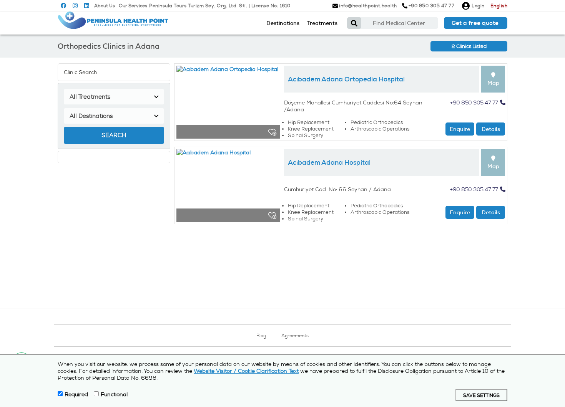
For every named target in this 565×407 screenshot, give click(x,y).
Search (113, 135)
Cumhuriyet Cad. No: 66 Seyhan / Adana (337, 189)
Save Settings (481, 396)
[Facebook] (63, 6)
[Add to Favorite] (272, 132)
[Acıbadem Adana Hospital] (228, 187)
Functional (114, 394)
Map (493, 82)
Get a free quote (475, 23)
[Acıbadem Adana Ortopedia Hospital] (228, 104)
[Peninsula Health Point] (113, 23)
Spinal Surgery (305, 135)
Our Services (133, 6)
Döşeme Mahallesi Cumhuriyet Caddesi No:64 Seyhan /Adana (353, 106)
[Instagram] (75, 6)
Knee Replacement (311, 129)
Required (76, 394)
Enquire (460, 129)
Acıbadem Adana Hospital (329, 162)
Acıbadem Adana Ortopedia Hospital (346, 79)
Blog (261, 336)
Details (491, 129)
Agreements (295, 336)
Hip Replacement (308, 122)
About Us (104, 6)
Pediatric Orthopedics (377, 122)
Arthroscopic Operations (380, 129)
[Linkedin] (86, 6)
